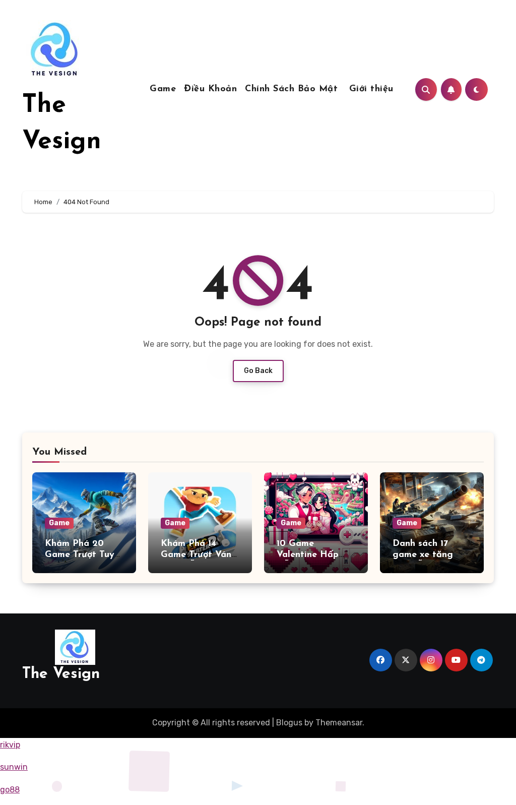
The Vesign (61, 674)
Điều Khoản (210, 89)
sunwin (14, 767)
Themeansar (338, 722)
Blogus (289, 722)
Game (163, 89)
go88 (10, 789)
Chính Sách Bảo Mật (293, 89)
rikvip (10, 745)
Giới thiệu (371, 89)
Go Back (258, 370)
